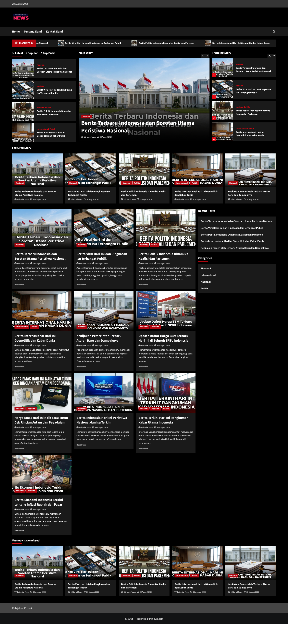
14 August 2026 (101, 427)
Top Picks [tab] (48, 53)
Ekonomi (144, 326)
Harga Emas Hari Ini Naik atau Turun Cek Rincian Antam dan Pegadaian (41, 420)
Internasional (242, 107)
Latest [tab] (18, 53)
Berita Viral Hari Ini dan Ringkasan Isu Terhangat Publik (53, 43)
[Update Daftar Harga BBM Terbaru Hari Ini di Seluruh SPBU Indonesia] (166, 311)
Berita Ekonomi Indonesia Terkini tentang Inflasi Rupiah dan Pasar (38, 502)
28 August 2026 (39, 199)
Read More (19, 284)
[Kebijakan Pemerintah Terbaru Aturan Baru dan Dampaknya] (222, 131)
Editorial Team (90, 137)
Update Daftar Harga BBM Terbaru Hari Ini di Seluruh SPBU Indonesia (163, 338)
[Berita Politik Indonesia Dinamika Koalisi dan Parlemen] (222, 89)
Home (16, 32)
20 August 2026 (199, 199)
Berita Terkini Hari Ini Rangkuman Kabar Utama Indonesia (163, 420)
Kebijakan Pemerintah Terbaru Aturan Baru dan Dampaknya (251, 133)
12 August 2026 (39, 509)
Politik (247, 86)
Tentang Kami (33, 32)
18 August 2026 (252, 199)
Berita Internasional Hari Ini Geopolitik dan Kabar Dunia (201, 43)
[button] (274, 32)
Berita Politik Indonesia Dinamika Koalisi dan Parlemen (126, 43)
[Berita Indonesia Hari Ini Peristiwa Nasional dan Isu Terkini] (104, 393)
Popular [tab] (32, 53)
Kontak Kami (54, 32)
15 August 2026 (39, 427)
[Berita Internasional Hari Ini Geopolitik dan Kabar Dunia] (222, 110)
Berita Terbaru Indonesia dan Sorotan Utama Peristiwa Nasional (54, 70)
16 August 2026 (163, 345)
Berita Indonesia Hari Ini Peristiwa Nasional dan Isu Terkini (101, 420)
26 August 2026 (106, 137)
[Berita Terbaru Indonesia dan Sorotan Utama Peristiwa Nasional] (23, 68)
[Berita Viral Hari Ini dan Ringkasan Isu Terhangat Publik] (222, 67)
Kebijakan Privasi (22, 607)
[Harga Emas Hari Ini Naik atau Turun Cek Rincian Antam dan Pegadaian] (42, 393)
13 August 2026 (163, 427)
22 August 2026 (146, 199)
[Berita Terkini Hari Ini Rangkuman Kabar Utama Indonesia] (166, 393)
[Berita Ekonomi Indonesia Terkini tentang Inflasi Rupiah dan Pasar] (42, 475)
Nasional (86, 116)
